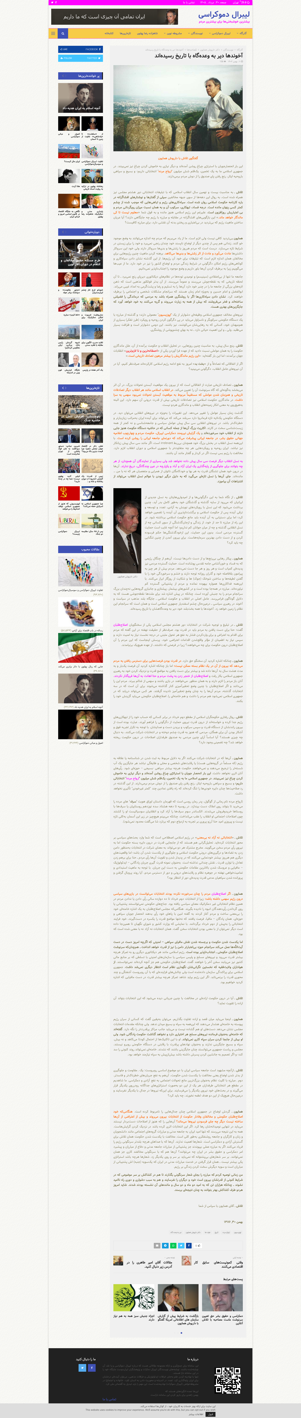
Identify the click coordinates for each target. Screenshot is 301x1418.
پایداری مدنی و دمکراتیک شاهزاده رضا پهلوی (92, 214)
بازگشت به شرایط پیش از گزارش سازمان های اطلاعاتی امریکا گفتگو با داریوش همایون (178, 1320)
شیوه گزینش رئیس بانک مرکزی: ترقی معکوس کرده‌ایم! (69, 345)
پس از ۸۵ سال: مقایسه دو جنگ (92, 533)
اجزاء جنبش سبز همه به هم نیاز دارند (133, 1318)
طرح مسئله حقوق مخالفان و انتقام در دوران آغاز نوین (80, 262)
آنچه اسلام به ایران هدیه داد (81, 108)
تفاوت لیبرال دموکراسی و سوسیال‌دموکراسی (92, 163)
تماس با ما (189, 2)
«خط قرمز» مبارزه (72, 315)
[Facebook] (92, 1368)
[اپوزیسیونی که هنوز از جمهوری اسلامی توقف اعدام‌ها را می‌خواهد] (69, 493)
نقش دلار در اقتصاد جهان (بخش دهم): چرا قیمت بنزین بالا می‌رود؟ (92, 448)
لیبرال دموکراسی (224, 14)
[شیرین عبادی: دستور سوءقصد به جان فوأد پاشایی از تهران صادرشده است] (69, 435)
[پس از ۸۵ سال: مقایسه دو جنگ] (92, 521)
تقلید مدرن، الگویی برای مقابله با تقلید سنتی (92, 344)
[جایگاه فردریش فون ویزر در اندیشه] (69, 360)
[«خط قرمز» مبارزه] (69, 304)
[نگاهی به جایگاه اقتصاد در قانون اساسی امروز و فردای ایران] (69, 201)
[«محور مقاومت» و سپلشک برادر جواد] (69, 279)
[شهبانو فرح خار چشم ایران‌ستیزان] (92, 279)
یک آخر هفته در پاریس (93, 370)
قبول (210, 1414)
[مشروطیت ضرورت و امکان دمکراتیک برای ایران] (92, 304)
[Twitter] (82, 1368)
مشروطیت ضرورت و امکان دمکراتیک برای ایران (92, 317)
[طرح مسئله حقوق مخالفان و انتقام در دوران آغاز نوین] (80, 254)
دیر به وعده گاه (176, 1232)
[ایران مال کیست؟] (69, 151)
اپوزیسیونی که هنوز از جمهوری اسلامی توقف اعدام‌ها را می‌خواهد (69, 506)
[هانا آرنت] (69, 176)
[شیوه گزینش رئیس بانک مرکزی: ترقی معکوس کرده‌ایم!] (69, 332)
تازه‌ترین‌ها (125, 33)
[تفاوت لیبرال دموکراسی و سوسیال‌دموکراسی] (92, 151)
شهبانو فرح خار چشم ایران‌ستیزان (92, 291)
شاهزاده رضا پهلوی (147, 33)
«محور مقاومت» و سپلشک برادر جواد (69, 291)
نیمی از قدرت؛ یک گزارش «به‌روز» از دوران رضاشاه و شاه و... (92, 478)
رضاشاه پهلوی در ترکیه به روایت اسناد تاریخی (92, 188)
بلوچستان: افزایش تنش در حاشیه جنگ (80, 418)
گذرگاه (243, 33)
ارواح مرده (226, 1232)
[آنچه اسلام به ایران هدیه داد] (80, 98)
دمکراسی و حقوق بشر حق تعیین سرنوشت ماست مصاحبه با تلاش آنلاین (222, 1320)
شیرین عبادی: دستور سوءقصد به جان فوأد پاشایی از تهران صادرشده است (69, 450)
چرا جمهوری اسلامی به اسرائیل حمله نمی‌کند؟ (92, 505)
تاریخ (216, 1232)
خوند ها (207, 1232)
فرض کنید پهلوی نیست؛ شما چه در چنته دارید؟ (69, 478)
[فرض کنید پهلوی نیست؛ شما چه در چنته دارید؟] (69, 466)
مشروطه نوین (174, 33)
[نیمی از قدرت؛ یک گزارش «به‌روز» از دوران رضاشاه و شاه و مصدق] (92, 466)
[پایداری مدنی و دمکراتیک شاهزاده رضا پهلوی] (92, 201)
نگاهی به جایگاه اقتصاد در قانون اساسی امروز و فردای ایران (69, 214)
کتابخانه (109, 33)
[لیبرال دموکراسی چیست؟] (69, 521)
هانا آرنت (76, 186)
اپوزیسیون (237, 1232)
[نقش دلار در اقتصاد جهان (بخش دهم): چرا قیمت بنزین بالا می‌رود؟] (92, 435)
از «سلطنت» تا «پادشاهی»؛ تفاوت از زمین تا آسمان (92, 136)
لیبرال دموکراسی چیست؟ (69, 533)
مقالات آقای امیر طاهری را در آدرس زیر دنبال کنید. (149, 1264)
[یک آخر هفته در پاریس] (92, 360)
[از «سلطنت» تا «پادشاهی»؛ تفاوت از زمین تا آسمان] (92, 123)
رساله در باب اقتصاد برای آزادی (87, 630)
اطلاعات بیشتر (196, 1414)
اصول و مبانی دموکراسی (69, 135)
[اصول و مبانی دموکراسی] (69, 123)
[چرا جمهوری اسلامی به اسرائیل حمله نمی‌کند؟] (92, 493)
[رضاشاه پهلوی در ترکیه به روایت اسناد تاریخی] (92, 176)
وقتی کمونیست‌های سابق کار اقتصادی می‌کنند (218, 1264)
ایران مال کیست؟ (72, 161)
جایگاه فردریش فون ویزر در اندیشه (69, 371)
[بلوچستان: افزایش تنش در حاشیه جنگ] (80, 410)
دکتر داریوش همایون (193, 1232)
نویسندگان (197, 33)
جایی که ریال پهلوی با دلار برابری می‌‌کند (80, 667)
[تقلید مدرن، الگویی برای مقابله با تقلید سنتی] (92, 332)
